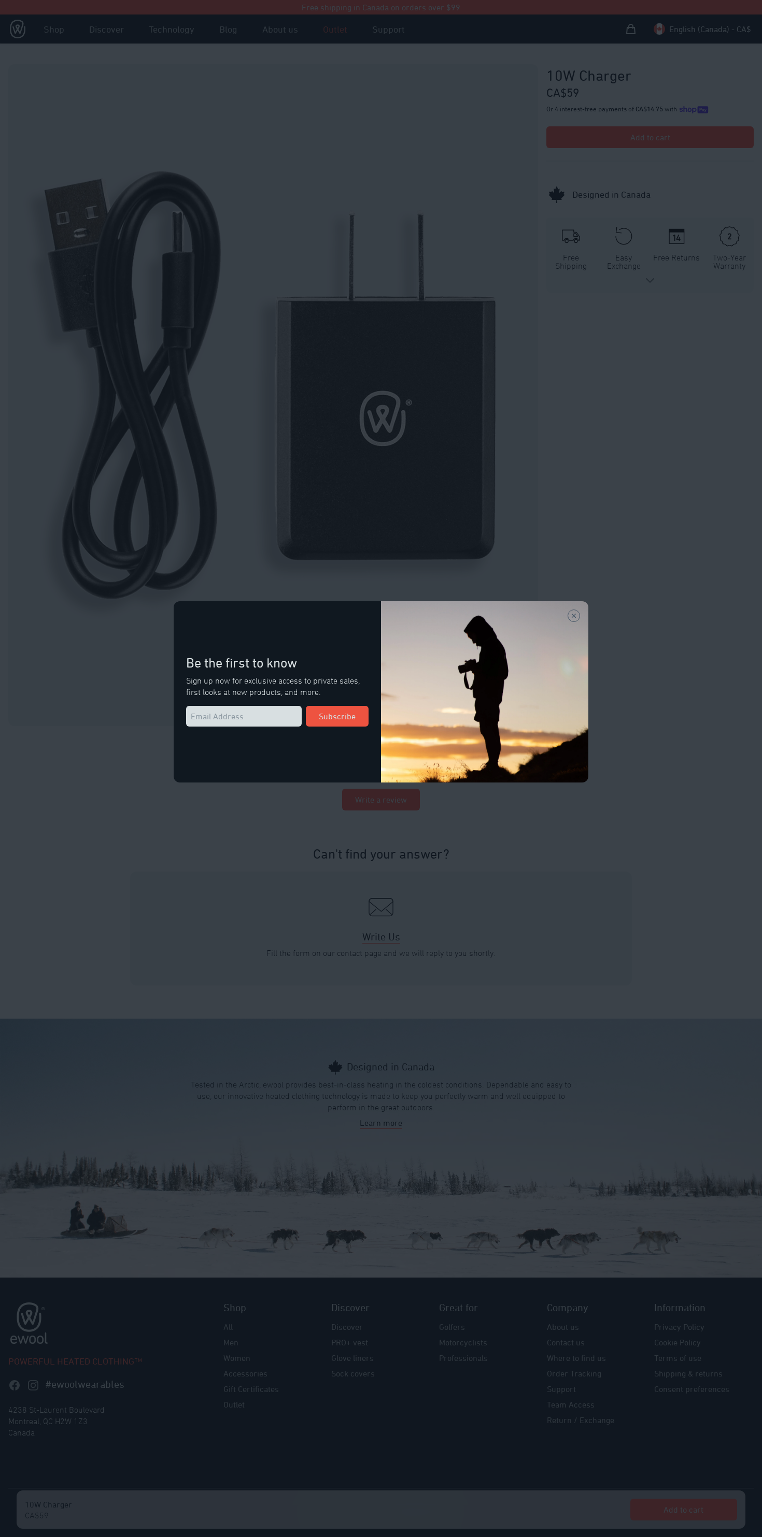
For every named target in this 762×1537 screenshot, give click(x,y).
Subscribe (337, 716)
